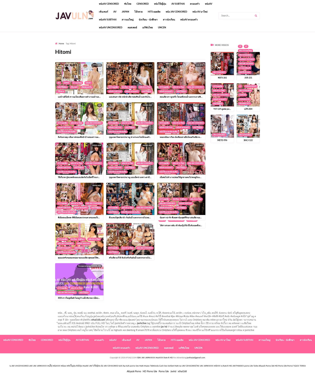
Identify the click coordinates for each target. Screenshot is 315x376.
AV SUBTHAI (178, 4)
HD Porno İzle (150, 371)
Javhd (173, 371)
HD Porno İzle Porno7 (284, 366)
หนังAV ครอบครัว (189, 20)
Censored (142, 4)
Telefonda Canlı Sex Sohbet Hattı (164, 366)
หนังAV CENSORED (109, 4)
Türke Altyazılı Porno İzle (263, 366)
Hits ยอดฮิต (154, 12)
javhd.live (141, 323)
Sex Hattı (140, 366)
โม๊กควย (138, 12)
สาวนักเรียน (169, 20)
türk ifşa (122, 366)
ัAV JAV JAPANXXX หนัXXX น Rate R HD (214, 366)
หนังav (208, 4)
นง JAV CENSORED (187, 366)
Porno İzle (164, 371)
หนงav (147, 366)
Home (61, 44)
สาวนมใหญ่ (128, 20)
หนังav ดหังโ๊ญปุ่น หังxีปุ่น (71, 366)
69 (240, 86)
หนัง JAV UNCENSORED (67, 292)
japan (125, 12)
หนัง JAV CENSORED (176, 12)
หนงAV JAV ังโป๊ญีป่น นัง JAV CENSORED (100, 366)
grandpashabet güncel (189, 41)
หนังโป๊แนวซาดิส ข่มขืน (66, 132)
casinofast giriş (156, 41)
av (114, 12)
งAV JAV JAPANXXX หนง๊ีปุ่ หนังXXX (44, 366)
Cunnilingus (250, 86)
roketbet (171, 41)
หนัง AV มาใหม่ (200, 12)
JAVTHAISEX (238, 366)
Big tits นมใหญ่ (245, 50)
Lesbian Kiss (244, 99)
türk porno (130, 366)
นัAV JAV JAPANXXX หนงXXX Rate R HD (155, 358)
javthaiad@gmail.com (196, 358)
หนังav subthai (107, 20)
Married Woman (246, 59)
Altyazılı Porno (134, 371)
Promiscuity (244, 103)
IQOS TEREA (300, 366)
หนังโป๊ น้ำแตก (244, 72)
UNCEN (162, 27)
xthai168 (182, 371)
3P (240, 46)
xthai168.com (98, 320)
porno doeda (78, 41)
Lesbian (242, 95)
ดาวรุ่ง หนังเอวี (244, 68)
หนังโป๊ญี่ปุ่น (160, 4)
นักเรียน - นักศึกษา (129, 87)
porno (58, 41)
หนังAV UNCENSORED (110, 27)
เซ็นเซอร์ (103, 12)
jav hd (164, 327)
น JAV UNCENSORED (19, 366)
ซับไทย (127, 4)
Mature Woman (246, 63)
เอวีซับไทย (147, 27)
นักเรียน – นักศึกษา (148, 20)
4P (246, 46)
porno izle (67, 41)
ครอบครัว (195, 4)
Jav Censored (219, 72)
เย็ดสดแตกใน (87, 87)
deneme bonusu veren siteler (100, 41)
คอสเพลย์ (132, 27)
